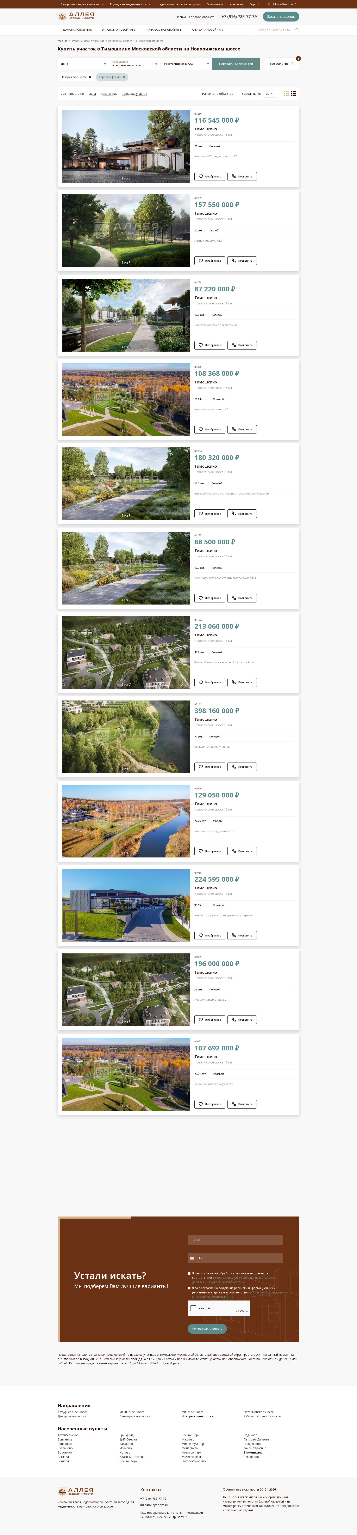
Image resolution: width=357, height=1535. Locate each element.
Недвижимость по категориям (178, 4)
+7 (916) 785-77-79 (239, 16)
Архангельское (68, 1435)
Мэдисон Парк (192, 1457)
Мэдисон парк (191, 1452)
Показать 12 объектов (236, 64)
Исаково (126, 1448)
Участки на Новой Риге (118, 29)
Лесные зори (128, 1461)
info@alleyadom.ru (154, 1505)
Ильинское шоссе (132, 1412)
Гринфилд (126, 1435)
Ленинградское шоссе (135, 1416)
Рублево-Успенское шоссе (262, 1416)
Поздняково (252, 1444)
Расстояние (109, 94)
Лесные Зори (191, 1435)
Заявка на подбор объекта (195, 17)
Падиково (250, 1435)
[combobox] (193, 1258)
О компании (215, 4)
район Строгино (255, 1448)
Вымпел (63, 1457)
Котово (125, 1452)
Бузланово (65, 1448)
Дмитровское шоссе (72, 1416)
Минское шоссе (192, 1412)
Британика (65, 1439)
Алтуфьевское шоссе (72, 1412)
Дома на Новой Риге (77, 29)
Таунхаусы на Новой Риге (163, 29)
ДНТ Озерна (128, 1439)
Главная (62, 41)
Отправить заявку (207, 1329)
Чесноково (251, 1457)
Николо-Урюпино (194, 1461)
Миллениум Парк (193, 1444)
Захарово (126, 1444)
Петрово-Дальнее (256, 1439)
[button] (82, 4)
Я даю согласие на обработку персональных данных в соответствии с (233, 1277)
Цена (92, 94)
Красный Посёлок (132, 1457)
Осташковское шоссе (259, 1412)
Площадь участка (134, 94)
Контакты (236, 4)
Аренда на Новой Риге (207, 29)
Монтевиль (190, 1448)
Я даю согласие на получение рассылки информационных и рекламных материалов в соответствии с (237, 1292)
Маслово (188, 1439)
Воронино (65, 1452)
